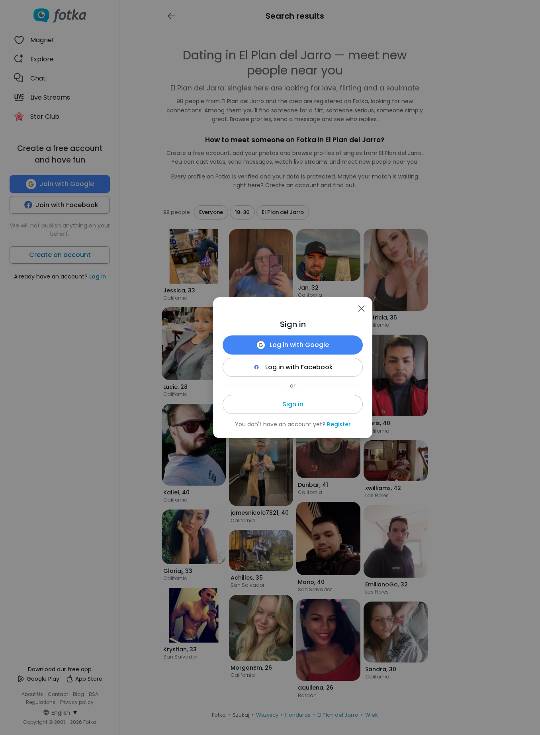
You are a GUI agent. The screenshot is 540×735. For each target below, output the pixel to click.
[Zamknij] (361, 308)
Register (339, 424)
